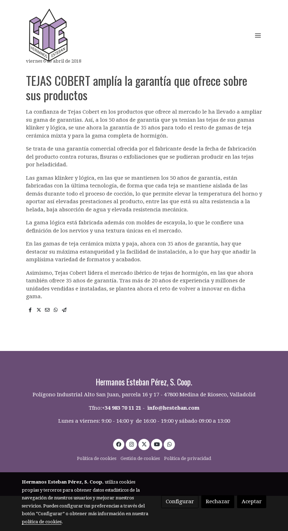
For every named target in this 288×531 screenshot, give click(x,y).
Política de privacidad (187, 458)
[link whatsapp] (169, 444)
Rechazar (218, 501)
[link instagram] (131, 444)
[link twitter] (144, 444)
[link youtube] (157, 444)
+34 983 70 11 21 (121, 408)
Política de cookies (96, 458)
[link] (48, 35)
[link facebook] (118, 444)
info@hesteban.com (173, 408)
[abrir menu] (258, 35)
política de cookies (41, 521)
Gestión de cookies (140, 458)
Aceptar (252, 501)
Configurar (180, 501)
